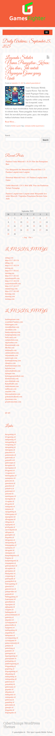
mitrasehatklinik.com (12, 371)
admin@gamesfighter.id (33, 83)
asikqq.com (9, 257)
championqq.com (11, 288)
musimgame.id (10, 496)
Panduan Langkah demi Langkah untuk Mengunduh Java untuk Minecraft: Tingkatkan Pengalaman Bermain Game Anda (26, 196)
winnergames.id (10, 514)
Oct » (31, 237)
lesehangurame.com (12, 319)
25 (27, 230)
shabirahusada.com (12, 386)
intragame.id (9, 550)
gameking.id (9, 702)
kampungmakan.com (12, 334)
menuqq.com (9, 299)
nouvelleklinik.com (12, 381)
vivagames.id (10, 473)
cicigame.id (9, 609)
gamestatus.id (10, 705)
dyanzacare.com (11, 399)
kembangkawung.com (13, 360)
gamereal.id (9, 586)
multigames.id (10, 694)
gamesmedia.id (10, 625)
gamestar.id (9, 493)
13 (40, 222)
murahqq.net (9, 273)
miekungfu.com (10, 350)
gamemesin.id (10, 483)
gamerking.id (10, 648)
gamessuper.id (10, 462)
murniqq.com (10, 296)
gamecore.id (9, 480)
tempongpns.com (11, 324)
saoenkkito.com (10, 329)
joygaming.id (9, 632)
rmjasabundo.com (11, 355)
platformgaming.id (12, 663)
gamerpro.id (9, 650)
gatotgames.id (10, 571)
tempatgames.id (10, 545)
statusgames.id (10, 697)
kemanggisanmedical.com (14, 376)
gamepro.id (9, 707)
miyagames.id (10, 568)
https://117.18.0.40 (12, 291)
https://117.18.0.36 (12, 260)
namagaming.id (10, 442)
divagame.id (9, 504)
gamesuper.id (10, 491)
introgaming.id (10, 542)
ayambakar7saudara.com (14, 322)
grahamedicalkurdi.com (13, 396)
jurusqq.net (9, 268)
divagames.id (10, 470)
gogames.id (9, 689)
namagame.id (10, 506)
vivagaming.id (10, 444)
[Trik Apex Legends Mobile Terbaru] (27, 11)
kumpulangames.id (12, 555)
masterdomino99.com (13, 283)
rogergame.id (10, 604)
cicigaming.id (10, 576)
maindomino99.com (12, 278)
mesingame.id (10, 498)
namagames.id (10, 478)
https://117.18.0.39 (12, 265)
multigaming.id (10, 676)
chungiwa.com (10, 363)
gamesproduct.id (11, 565)
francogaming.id (11, 583)
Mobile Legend (15, 126)
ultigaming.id (10, 674)
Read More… (10, 121)
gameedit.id (9, 594)
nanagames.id (10, 635)
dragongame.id (10, 712)
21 (47, 226)
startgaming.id (10, 447)
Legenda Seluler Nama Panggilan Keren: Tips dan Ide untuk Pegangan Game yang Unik (27, 68)
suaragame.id (10, 547)
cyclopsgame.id (10, 640)
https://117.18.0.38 (12, 281)
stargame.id (9, 509)
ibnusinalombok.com (12, 394)
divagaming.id (10, 437)
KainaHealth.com (11, 383)
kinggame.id (9, 710)
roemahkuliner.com (12, 327)
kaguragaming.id (11, 656)
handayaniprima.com (12, 332)
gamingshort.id (10, 581)
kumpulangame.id (11, 560)
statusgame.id (10, 450)
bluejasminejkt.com (12, 345)
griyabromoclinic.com (13, 401)
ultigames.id (9, 692)
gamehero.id (9, 486)
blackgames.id (10, 573)
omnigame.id (10, 553)
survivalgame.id (11, 529)
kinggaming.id (10, 666)
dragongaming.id (11, 671)
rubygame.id (9, 522)
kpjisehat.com (10, 368)
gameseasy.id (9, 681)
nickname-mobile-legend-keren (34, 126)
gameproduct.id (10, 591)
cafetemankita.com (12, 353)
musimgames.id (10, 475)
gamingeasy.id (10, 653)
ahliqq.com (9, 263)
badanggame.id (10, 612)
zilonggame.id (10, 519)
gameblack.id (10, 601)
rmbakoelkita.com (11, 340)
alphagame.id (10, 607)
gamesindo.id (10, 457)
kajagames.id (9, 627)
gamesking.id (10, 684)
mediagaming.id (11, 630)
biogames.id (9, 537)
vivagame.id (9, 501)
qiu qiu (7, 412)
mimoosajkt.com (11, 358)
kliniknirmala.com (11, 378)
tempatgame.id (10, 563)
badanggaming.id (11, 596)
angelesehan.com (11, 342)
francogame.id (10, 599)
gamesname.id (10, 687)
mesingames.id (10, 468)
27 (40, 230)
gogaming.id (9, 668)
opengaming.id (10, 511)
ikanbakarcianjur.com (13, 365)
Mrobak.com (9, 347)
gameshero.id (10, 452)
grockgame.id (10, 527)
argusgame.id (10, 524)
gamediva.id (9, 488)
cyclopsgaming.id (11, 638)
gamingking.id (10, 661)
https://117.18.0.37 (12, 286)
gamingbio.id (10, 535)
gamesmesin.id (10, 455)
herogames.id (10, 465)
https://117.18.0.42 (12, 270)
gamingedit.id (10, 578)
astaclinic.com (10, 391)
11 (27, 222)
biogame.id (9, 558)
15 (8, 226)
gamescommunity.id (12, 614)
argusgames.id (10, 516)
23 (15, 230)
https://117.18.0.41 (12, 275)
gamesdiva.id (10, 460)
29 (8, 234)
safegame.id (9, 532)
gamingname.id (10, 658)
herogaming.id (10, 434)
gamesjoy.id (9, 617)
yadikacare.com (10, 389)
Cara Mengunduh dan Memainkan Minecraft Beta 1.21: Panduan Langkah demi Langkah (26, 170)
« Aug (25, 237)
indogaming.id (10, 439)
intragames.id (10, 540)
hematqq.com (10, 294)
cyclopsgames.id (11, 622)
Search (7, 135)
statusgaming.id (10, 679)
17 (21, 226)
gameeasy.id (9, 699)
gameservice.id (10, 589)
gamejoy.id (9, 645)
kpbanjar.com (10, 373)
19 (34, 226)
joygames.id (9, 620)
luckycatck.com (10, 337)
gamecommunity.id (12, 643)
